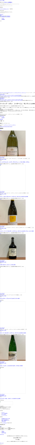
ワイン (3, 92)
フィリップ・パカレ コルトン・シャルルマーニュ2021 (10, 398)
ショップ (3, 412)
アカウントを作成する (8, 2)
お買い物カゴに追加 (2, 115)
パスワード (2, 5)
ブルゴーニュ (9, 92)
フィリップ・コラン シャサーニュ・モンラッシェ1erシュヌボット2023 (11, 100)
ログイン (1, 7)
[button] (3, 159)
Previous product (2, 94)
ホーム (1, 92)
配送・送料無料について (5, 420)
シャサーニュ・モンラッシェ (21, 92)
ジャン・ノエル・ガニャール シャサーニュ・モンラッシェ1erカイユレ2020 (14, 196)
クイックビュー (2, 156)
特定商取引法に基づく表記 (6, 418)
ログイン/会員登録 (4, 413)
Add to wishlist (2, 116)
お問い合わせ (4, 421)
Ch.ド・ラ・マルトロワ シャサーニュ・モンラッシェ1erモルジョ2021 (13, 332)
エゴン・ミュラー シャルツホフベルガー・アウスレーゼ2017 (11, 365)
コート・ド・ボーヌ (14, 92)
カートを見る (4, 414)
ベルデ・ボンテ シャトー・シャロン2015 (7, 264)
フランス (5, 92)
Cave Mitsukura (4, 422)
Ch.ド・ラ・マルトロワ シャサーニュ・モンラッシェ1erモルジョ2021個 (12, 329)
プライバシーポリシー (5, 419)
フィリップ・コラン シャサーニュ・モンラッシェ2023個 (10, 114)
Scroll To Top (2, 434)
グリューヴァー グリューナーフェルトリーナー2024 (10, 298)
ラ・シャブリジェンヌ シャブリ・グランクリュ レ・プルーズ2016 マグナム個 (13, 158)
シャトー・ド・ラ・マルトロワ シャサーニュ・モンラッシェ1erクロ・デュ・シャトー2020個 (15, 227)
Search (9, 427)
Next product (2, 98)
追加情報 (3, 117)
